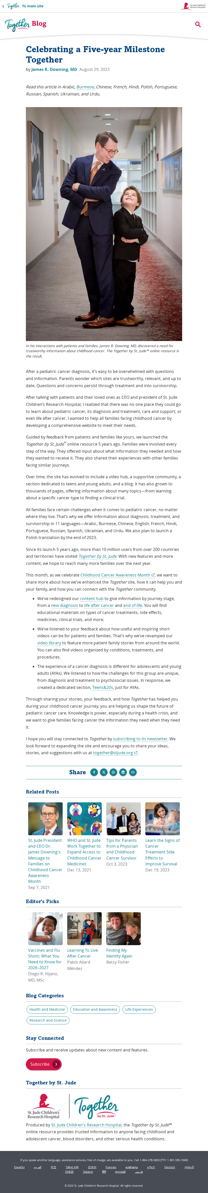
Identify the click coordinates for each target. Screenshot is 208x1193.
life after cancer (99, 605)
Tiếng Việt (72, 1167)
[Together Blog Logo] (25, 25)
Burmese (85, 87)
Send (113, 772)
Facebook (94, 772)
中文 (53, 1167)
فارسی (139, 1172)
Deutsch (169, 1167)
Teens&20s (102, 687)
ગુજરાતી (189, 1167)
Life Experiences (139, 1009)
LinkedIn (123, 772)
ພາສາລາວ (132, 1167)
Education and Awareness (95, 1009)
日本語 (69, 1172)
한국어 (92, 1167)
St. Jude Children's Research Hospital (86, 1125)
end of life (132, 605)
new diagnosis (64, 605)
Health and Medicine (47, 1009)
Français (111, 1167)
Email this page (133, 772)
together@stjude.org (115, 753)
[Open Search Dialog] (198, 24)
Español (19, 1167)
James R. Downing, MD (54, 69)
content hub (91, 598)
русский (120, 1172)
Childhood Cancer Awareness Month (117, 575)
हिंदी (104, 1172)
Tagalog (88, 1172)
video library (49, 643)
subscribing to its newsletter (140, 739)
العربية (37, 1167)
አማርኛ (151, 1167)
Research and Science (48, 1020)
